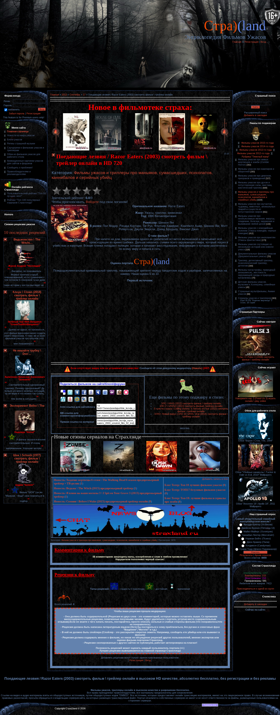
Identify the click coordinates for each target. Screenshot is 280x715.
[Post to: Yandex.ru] (70, 399)
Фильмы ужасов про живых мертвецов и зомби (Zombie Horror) (253, 162)
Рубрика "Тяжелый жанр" (255, 156)
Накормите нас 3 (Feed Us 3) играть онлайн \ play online (255, 399)
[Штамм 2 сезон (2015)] (204, 471)
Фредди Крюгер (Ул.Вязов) (258, 524)
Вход (263, 42)
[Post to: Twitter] (70, 392)
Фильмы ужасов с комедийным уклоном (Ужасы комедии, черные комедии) (257, 231)
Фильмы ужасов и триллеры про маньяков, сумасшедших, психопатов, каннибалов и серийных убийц (109, 540)
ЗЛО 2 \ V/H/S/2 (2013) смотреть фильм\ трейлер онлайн (190, 406)
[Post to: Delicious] (63, 392)
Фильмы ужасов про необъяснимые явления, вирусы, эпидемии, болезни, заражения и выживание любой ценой (256, 220)
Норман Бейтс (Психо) (258, 538)
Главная (236, 42)
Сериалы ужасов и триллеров (254, 298)
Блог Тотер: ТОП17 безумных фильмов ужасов (195, 489)
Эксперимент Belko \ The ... (27, 407)
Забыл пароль (16, 113)
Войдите (92, 202)
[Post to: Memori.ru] (126, 392)
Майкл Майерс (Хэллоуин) (258, 531)
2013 (64, 94)
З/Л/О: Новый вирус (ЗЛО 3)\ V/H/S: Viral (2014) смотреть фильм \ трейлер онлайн (191, 415)
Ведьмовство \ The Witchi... (27, 241)
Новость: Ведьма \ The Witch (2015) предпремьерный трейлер (93, 488)
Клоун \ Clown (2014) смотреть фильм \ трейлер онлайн (27, 295)
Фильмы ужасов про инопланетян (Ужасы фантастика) (256, 238)
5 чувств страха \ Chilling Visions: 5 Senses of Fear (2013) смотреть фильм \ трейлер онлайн (191, 410)
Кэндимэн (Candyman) (258, 545)
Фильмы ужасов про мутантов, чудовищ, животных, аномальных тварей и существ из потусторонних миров (256, 208)
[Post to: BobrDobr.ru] (119, 392)
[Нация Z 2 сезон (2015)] (118, 471)
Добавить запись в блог (215, 479)
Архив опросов (263, 555)
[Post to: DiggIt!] (77, 392)
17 (84, 94)
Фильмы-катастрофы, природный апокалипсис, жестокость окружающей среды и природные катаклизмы (256, 273)
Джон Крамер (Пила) (258, 542)
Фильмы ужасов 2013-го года (255, 149)
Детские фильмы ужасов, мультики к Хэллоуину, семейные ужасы (256, 284)
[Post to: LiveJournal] (84, 399)
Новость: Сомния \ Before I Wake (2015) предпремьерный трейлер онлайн (101, 501)
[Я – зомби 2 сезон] (75, 471)
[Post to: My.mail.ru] (77, 399)
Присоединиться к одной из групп (255, 588)
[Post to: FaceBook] (84, 392)
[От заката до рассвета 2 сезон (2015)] (161, 471)
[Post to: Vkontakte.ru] (91, 399)
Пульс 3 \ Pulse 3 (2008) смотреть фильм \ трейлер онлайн (255, 358)
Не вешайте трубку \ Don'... (27, 352)
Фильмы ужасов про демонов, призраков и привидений (254, 177)
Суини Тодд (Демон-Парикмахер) (258, 549)
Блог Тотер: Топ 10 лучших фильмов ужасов (193, 485)
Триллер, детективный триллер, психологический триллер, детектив (255, 263)
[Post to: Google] (91, 392)
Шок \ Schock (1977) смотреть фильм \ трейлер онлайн (27, 458)
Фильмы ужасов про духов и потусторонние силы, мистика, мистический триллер (255, 185)
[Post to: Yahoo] (112, 392)
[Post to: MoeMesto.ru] (63, 399)
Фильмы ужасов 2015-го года (257, 142)
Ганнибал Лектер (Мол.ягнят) (258, 535)
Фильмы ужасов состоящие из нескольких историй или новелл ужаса (255, 247)
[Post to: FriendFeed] (105, 392)
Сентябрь (75, 94)
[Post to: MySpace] (98, 392)
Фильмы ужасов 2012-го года (253, 153)
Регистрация (252, 42)
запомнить (14, 109)
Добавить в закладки (255, 115)
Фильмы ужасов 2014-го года (257, 146)
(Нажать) (197, 368)
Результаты (246, 555)
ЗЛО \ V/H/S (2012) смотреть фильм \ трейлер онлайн (191, 403)
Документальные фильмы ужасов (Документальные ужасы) (257, 255)
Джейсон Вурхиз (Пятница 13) (258, 528)
